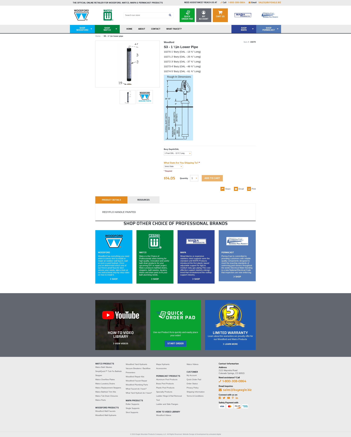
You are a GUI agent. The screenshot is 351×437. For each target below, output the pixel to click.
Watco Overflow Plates (105, 379)
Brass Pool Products (165, 383)
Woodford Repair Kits (135, 376)
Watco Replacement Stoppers (108, 388)
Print (254, 189)
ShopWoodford (82, 29)
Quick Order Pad (194, 379)
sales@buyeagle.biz (269, 2)
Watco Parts (100, 400)
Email (241, 189)
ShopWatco (107, 29)
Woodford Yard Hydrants (136, 364)
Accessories (161, 368)
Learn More (231, 344)
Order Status (192, 383)
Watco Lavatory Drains (105, 383)
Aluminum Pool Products (166, 379)
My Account (192, 375)
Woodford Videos (163, 415)
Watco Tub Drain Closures (106, 396)
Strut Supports (132, 412)
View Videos (121, 343)
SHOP (115, 279)
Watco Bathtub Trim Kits (105, 392)
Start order (175, 343)
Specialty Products (164, 392)
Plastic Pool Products (165, 388)
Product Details (111, 200)
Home (129, 29)
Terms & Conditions (195, 396)
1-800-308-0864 (236, 2)
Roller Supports (132, 404)
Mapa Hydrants (162, 364)
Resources (143, 200)
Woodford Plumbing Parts (137, 385)
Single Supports (132, 408)
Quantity (184, 178)
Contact (155, 29)
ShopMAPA (244, 29)
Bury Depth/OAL (171, 149)
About (141, 29)
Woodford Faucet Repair (136, 381)
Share (227, 189)
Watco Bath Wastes (103, 367)
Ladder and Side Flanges (167, 404)
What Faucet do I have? (136, 389)
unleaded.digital (215, 434)
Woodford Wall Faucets (105, 411)
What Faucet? (174, 29)
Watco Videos (192, 364)
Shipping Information (196, 392)
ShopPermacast (268, 29)
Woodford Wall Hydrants (105, 415)
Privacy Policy (193, 388)
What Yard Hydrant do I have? (139, 393)
